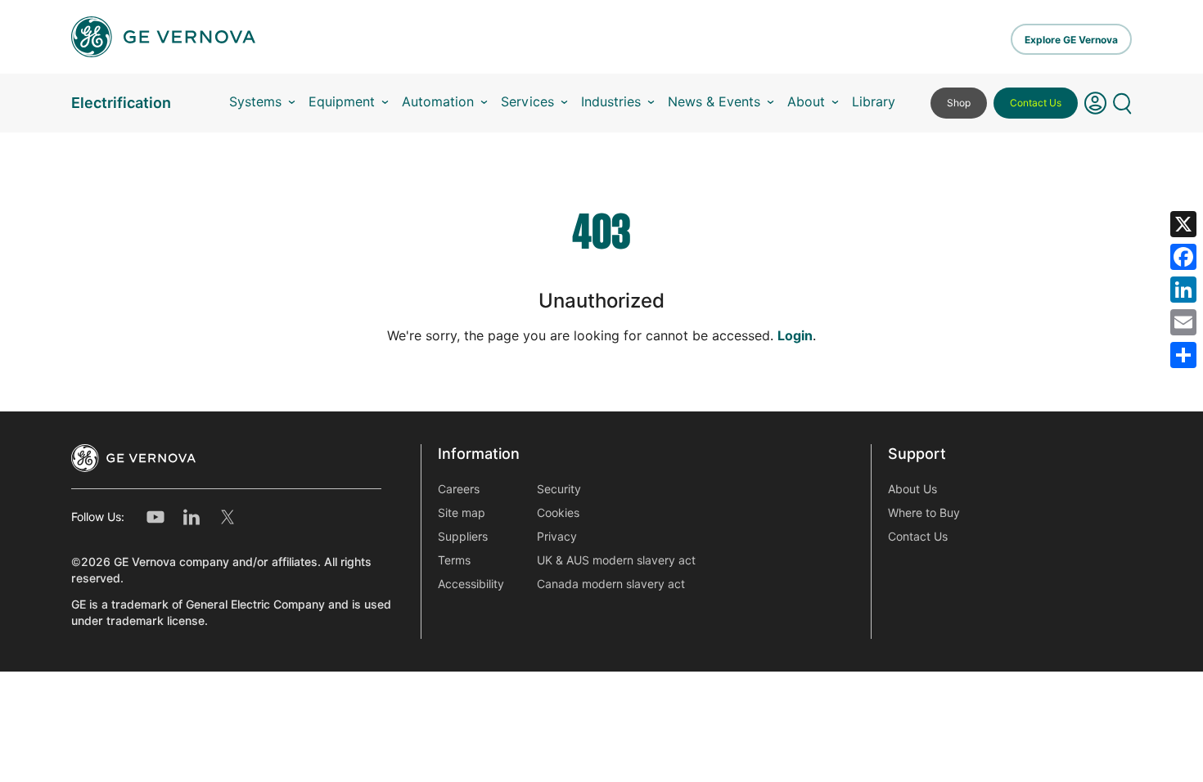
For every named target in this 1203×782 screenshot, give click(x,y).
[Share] (1183, 355)
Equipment (342, 102)
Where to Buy (924, 512)
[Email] (1183, 322)
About (806, 102)
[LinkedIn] (1183, 289)
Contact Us (1035, 103)
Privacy (557, 536)
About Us (912, 489)
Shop (959, 103)
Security (559, 489)
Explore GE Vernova (1071, 40)
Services (527, 102)
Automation (438, 102)
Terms (454, 560)
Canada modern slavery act (611, 584)
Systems (255, 102)
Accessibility (471, 584)
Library (873, 102)
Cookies (558, 512)
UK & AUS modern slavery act (616, 560)
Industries (611, 102)
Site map (461, 512)
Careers (459, 489)
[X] (1183, 224)
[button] (1095, 103)
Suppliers (463, 536)
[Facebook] (1183, 256)
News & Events (714, 102)
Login (795, 336)
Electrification (121, 102)
